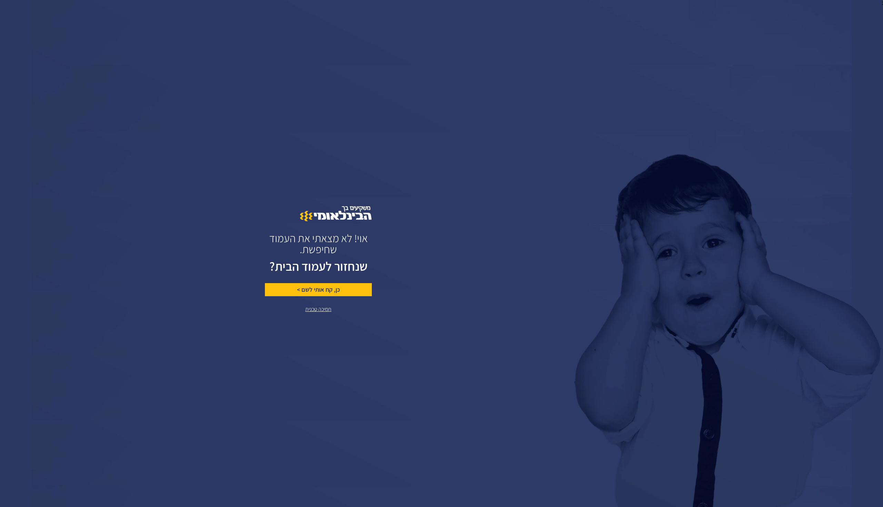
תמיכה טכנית (318, 309)
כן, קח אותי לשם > (318, 289)
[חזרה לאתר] (336, 220)
